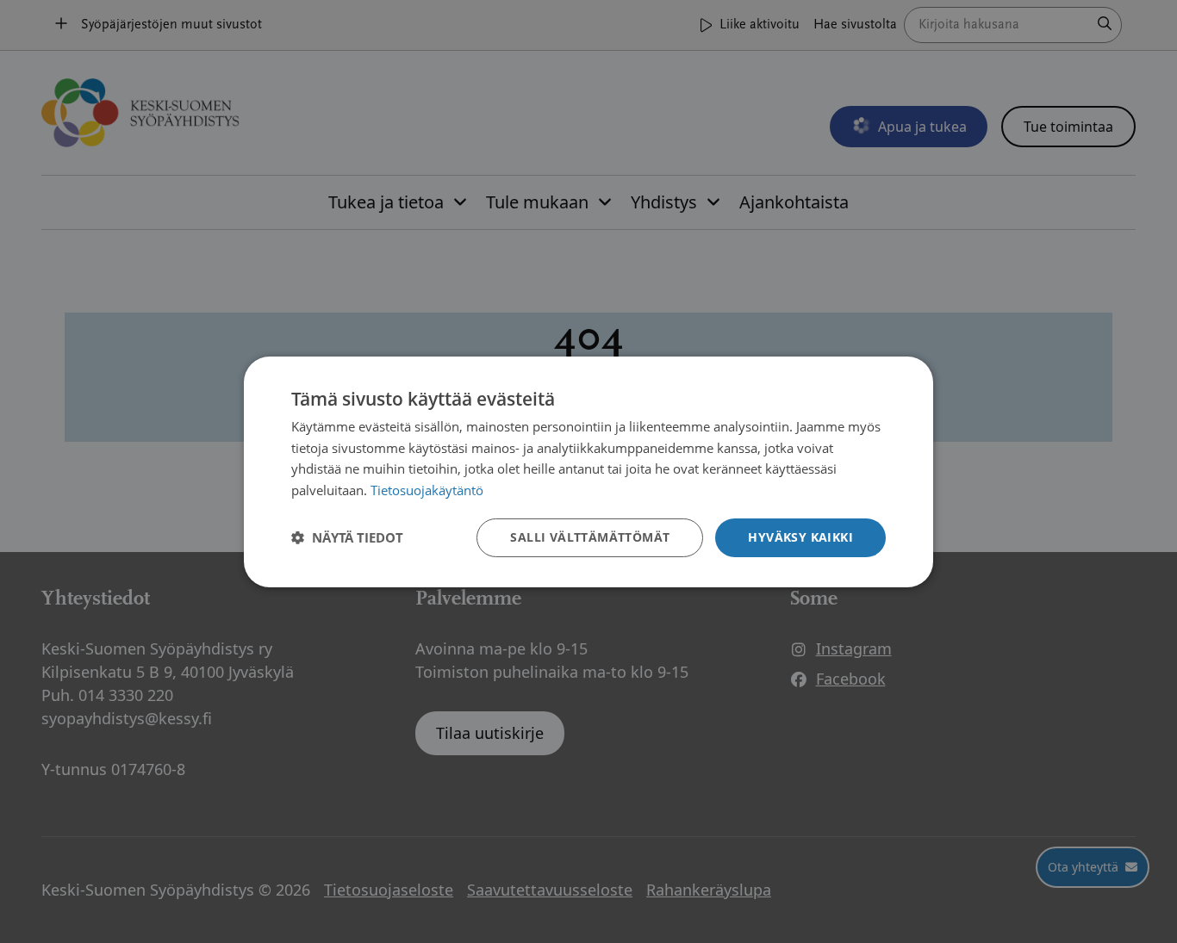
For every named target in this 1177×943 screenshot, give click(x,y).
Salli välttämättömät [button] (589, 537)
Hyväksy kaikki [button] (800, 537)
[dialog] (588, 471)
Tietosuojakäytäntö (427, 490)
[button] (347, 537)
